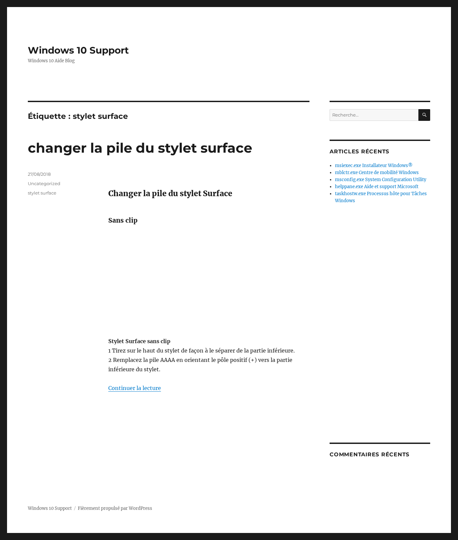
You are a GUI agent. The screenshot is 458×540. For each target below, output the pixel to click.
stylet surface (42, 193)
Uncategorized (44, 183)
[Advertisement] (210, 281)
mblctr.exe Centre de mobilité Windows (377, 172)
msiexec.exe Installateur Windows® (374, 165)
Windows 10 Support (78, 50)
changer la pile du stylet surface (140, 148)
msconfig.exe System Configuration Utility (380, 179)
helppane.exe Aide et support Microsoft (376, 186)
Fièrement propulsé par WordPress (115, 508)
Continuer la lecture (134, 388)
